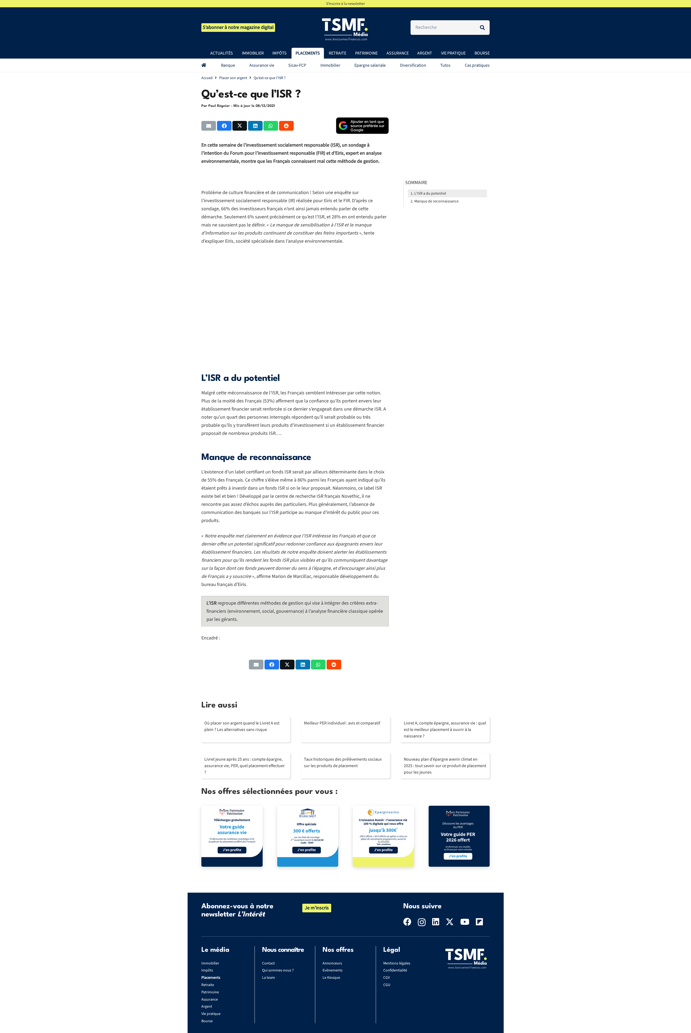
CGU (386, 985)
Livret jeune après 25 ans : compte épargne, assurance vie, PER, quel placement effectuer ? (244, 765)
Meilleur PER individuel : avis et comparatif (342, 723)
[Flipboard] (479, 922)
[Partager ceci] (224, 126)
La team (268, 977)
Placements (210, 977)
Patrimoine (210, 992)
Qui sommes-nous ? (278, 970)
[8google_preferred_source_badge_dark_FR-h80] (362, 125)
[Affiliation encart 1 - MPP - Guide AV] (232, 836)
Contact (268, 963)
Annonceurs (332, 963)
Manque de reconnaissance (436, 201)
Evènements (333, 970)
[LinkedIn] (435, 922)
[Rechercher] (482, 27)
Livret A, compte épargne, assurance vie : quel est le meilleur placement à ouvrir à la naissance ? (445, 729)
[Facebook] (407, 922)
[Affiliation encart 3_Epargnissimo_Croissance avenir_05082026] (383, 836)
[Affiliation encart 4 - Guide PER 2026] (459, 836)
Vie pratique (211, 1014)
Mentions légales (396, 963)
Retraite (207, 985)
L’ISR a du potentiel (430, 193)
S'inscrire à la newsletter (345, 3)
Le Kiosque (331, 977)
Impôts (207, 970)
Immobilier (210, 963)
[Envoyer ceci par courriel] (208, 126)
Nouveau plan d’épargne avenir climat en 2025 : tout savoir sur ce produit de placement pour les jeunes (445, 765)
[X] (450, 922)
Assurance (209, 999)
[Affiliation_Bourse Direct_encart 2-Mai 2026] (307, 836)
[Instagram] (422, 922)
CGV (386, 977)
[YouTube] (464, 922)
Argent (206, 1006)
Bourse (207, 1021)
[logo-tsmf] (345, 28)
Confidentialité (395, 970)
